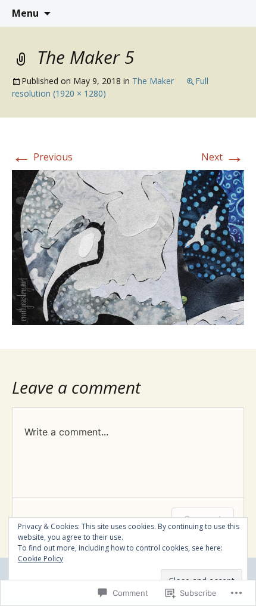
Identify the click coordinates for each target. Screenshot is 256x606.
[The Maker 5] (128, 246)
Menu (25, 13)
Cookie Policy (40, 559)
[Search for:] (234, 13)
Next (222, 156)
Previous (42, 156)
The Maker (153, 80)
